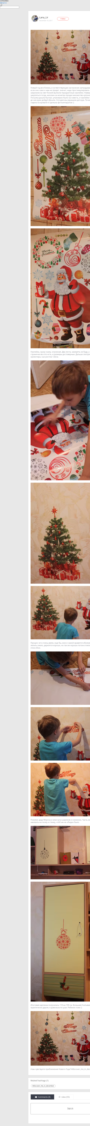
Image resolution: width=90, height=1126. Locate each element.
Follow (63, 19)
